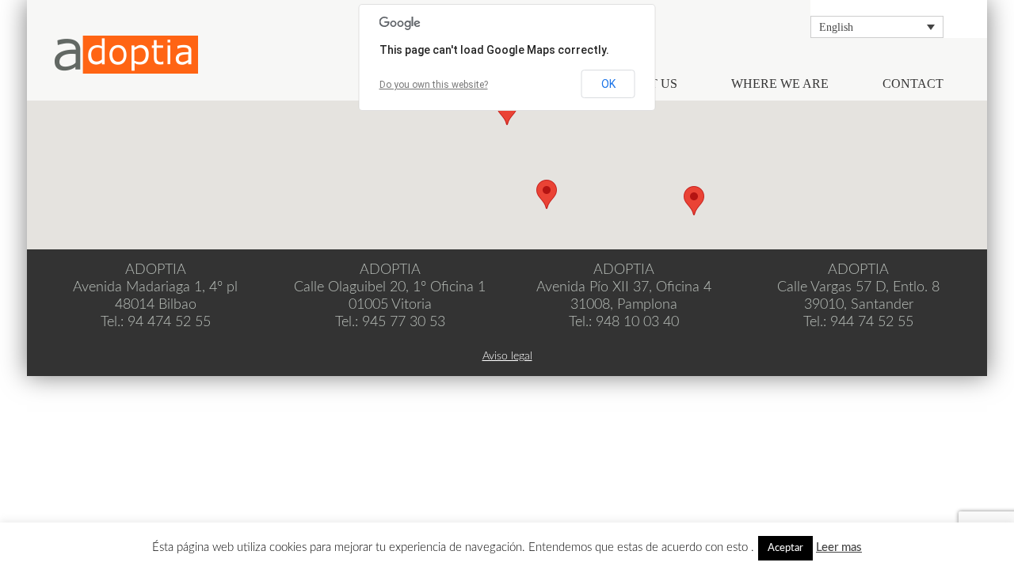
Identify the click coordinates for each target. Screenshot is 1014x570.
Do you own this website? (433, 84)
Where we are (780, 83)
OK (608, 84)
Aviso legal (507, 356)
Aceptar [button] (785, 548)
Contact (912, 83)
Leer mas (839, 547)
